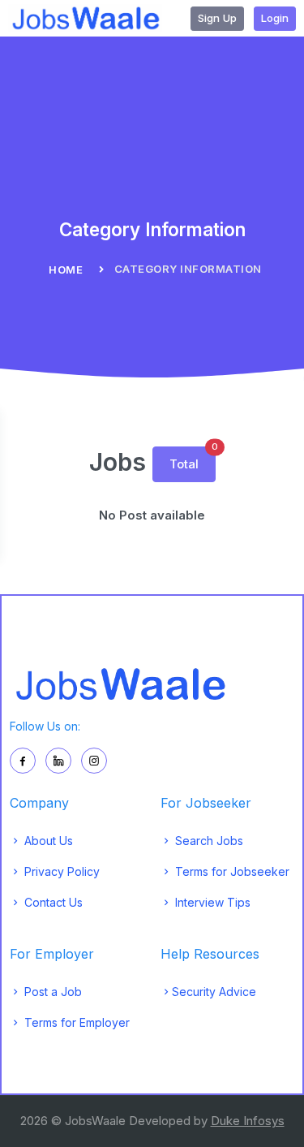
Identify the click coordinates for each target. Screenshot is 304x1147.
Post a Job (51, 991)
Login (275, 17)
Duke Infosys (248, 1120)
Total (192, 459)
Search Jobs (207, 840)
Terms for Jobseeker (230, 871)
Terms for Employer (75, 1022)
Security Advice (214, 991)
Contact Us (52, 902)
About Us (47, 840)
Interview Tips (211, 902)
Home (66, 269)
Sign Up (217, 17)
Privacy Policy (60, 871)
